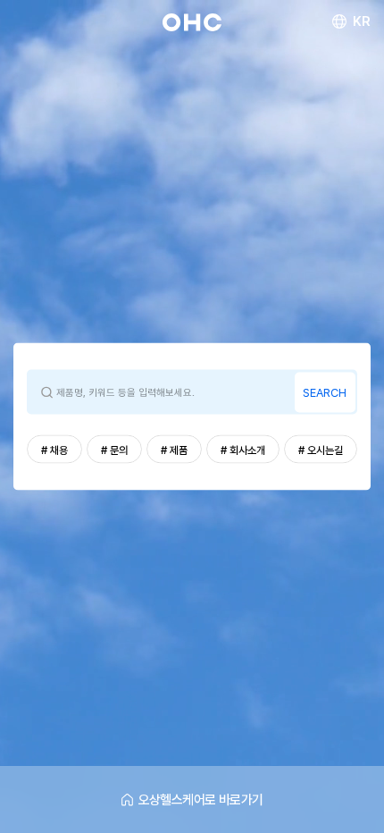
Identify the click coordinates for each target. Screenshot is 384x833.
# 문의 (114, 450)
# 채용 (54, 450)
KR (362, 21)
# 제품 (174, 450)
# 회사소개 (243, 450)
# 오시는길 (320, 450)
